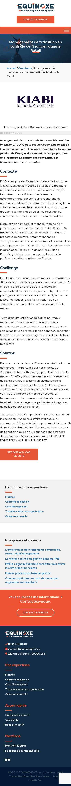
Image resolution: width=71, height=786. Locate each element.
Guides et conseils (16, 516)
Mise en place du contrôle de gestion (28, 573)
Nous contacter (14, 725)
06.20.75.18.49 (17, 644)
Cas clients (25, 68)
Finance (10, 497)
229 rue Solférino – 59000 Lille (26, 654)
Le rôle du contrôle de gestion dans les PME (32, 559)
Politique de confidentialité (22, 751)
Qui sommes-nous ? (17, 715)
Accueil (11, 68)
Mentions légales (15, 746)
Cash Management (16, 506)
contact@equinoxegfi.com (24, 649)
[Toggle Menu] (66, 30)
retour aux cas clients (19, 454)
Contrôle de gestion (17, 502)
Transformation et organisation (24, 511)
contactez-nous (35, 612)
